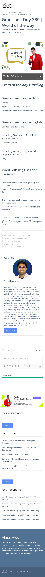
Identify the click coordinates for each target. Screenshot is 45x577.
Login (40, 350)
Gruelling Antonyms (23, 236)
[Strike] (12, 366)
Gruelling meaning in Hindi (14, 241)
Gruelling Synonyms (11, 244)
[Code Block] (24, 366)
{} (30, 366)
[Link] (27, 366)
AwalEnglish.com (25, 572)
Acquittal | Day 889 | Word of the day (24, 511)
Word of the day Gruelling (14, 247)
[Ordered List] (15, 366)
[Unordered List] (18, 366)
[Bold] (4, 366)
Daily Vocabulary (15, 13)
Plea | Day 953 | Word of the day (15, 454)
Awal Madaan (18, 29)
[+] (33, 366)
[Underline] (9, 366)
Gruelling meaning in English (15, 238)
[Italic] (7, 366)
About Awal (10, 330)
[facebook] (36, 573)
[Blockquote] (21, 366)
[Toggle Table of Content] (38, 77)
